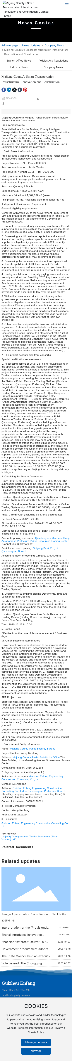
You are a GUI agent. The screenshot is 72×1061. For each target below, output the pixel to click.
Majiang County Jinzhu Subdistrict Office (36, 757)
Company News (54, 45)
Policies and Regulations (53, 60)
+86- (11, 990)
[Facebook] (3, 89)
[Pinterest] (25, 89)
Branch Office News (19, 60)
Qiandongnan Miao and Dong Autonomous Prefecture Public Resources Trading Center (35, 539)
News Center (36, 22)
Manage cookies (36, 1042)
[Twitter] (14, 89)
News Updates (31, 45)
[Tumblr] (20, 89)
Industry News (19, 67)
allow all (36, 1051)
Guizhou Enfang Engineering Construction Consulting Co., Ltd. (32, 778)
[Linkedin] (9, 89)
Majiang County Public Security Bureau (32, 748)
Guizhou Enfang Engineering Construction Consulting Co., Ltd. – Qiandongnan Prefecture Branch (33, 790)
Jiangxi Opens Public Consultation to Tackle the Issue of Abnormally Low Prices (33, 916)
